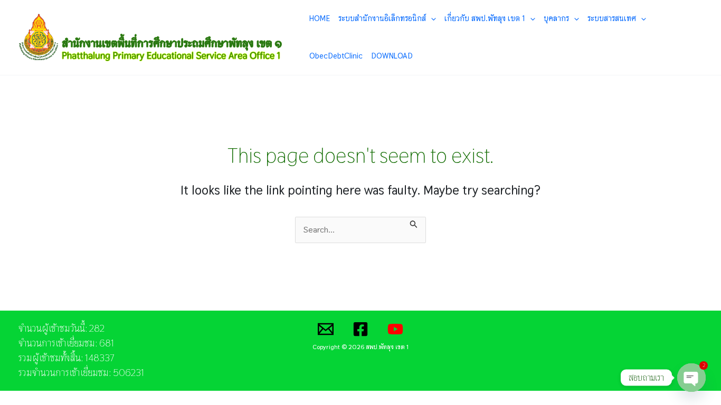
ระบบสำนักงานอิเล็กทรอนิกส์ (382, 18)
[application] (431, 18)
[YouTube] (395, 329)
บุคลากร (556, 18)
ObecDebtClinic (336, 56)
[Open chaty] (691, 377)
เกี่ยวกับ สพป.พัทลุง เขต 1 (484, 18)
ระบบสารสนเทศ (611, 18)
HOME (319, 18)
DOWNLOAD (392, 56)
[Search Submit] (414, 223)
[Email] (326, 329)
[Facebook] (360, 329)
